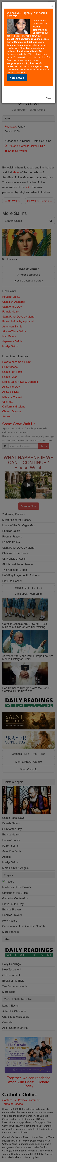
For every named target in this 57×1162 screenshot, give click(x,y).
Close (48, 98)
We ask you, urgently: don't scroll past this (27, 14)
